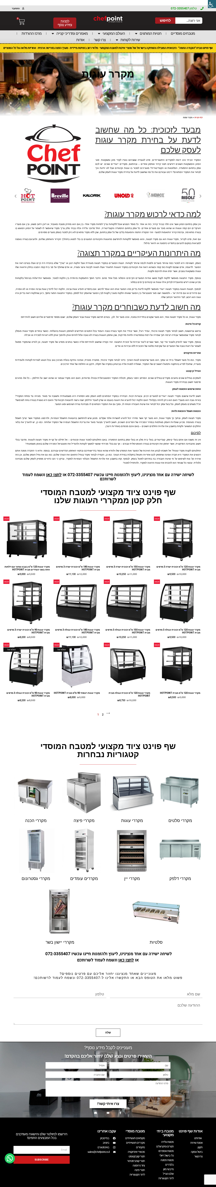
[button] (16, 196)
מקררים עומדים (84, 878)
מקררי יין (132, 878)
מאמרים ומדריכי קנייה (72, 33)
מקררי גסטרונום (36, 878)
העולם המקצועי (114, 33)
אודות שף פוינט (190, 1131)
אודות (80, 40)
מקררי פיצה (84, 820)
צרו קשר (100, 40)
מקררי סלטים (180, 820)
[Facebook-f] (120, 1113)
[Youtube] (108, 1113)
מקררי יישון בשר (60, 942)
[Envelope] (95, 1113)
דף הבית (198, 117)
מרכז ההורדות (32, 33)
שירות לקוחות (130, 40)
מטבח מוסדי (135, 1131)
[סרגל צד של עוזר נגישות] (212, 4)
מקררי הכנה (36, 820)
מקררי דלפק (180, 878)
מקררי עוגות (132, 820)
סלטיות (156, 942)
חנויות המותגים (150, 33)
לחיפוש (165, 20)
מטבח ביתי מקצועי (165, 1133)
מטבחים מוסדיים (183, 33)
